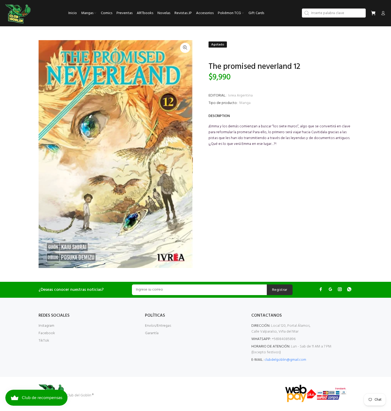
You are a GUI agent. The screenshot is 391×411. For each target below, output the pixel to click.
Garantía (152, 333)
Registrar (279, 290)
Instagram (46, 326)
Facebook (47, 333)
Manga (245, 103)
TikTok (44, 341)
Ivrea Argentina (240, 96)
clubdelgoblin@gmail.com (285, 360)
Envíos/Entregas (158, 326)
